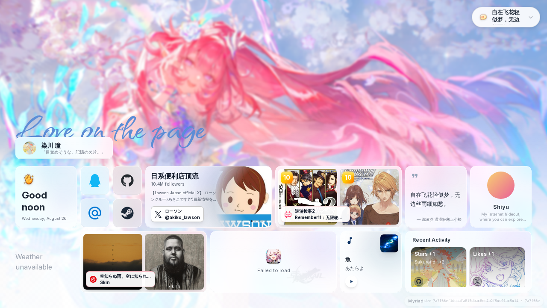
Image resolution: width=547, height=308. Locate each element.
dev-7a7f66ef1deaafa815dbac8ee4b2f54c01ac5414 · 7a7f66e (482, 301)
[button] (94, 180)
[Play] (351, 281)
